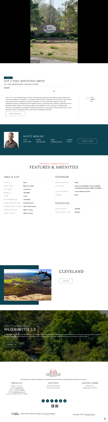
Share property (15, 113)
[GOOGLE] (60, 400)
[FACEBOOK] (43, 400)
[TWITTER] (56, 400)
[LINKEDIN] (51, 400)
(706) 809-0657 (41, 141)
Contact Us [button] (12, 344)
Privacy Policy (90, 414)
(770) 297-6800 (19, 390)
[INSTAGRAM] (47, 400)
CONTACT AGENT (87, 141)
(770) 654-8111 (18, 388)
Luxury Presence (49, 413)
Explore (66, 281)
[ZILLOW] (64, 400)
